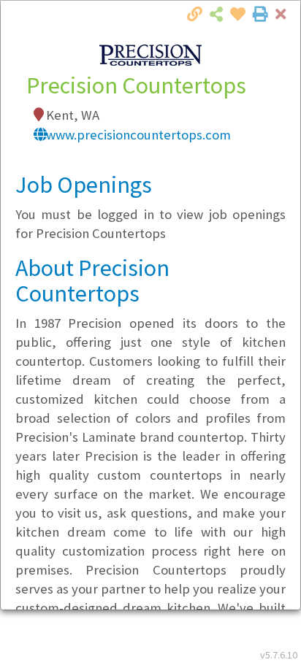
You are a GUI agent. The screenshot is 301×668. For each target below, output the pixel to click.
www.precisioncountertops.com (138, 134)
